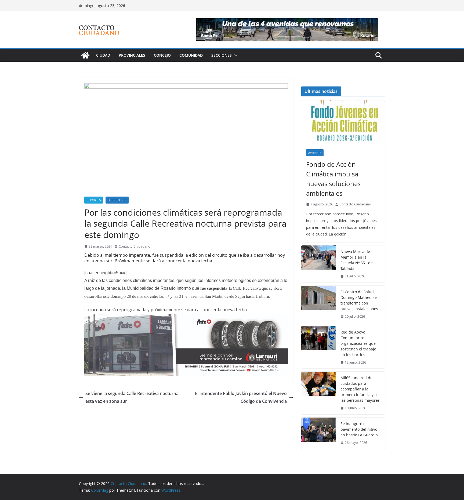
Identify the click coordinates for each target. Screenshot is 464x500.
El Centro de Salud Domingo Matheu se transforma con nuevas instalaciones (359, 300)
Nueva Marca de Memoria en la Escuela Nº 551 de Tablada (356, 260)
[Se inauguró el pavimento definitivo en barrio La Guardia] (318, 433)
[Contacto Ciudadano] (85, 55)
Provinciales (132, 55)
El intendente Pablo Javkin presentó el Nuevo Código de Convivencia (241, 397)
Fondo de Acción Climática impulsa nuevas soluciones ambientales (333, 179)
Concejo (162, 55)
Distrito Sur (117, 200)
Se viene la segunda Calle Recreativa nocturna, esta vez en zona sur (132, 397)
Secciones (221, 55)
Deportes (93, 200)
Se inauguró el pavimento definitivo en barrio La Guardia (359, 429)
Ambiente (314, 153)
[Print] (186, 317)
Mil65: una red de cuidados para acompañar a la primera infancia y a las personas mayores (360, 389)
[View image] (186, 140)
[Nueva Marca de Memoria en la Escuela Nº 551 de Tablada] (318, 263)
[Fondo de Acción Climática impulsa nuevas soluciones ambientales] (343, 122)
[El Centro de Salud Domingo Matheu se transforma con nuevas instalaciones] (318, 304)
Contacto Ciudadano (134, 246)
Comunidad (191, 55)
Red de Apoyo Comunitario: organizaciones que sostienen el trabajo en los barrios (358, 343)
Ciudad (103, 55)
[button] (235, 55)
